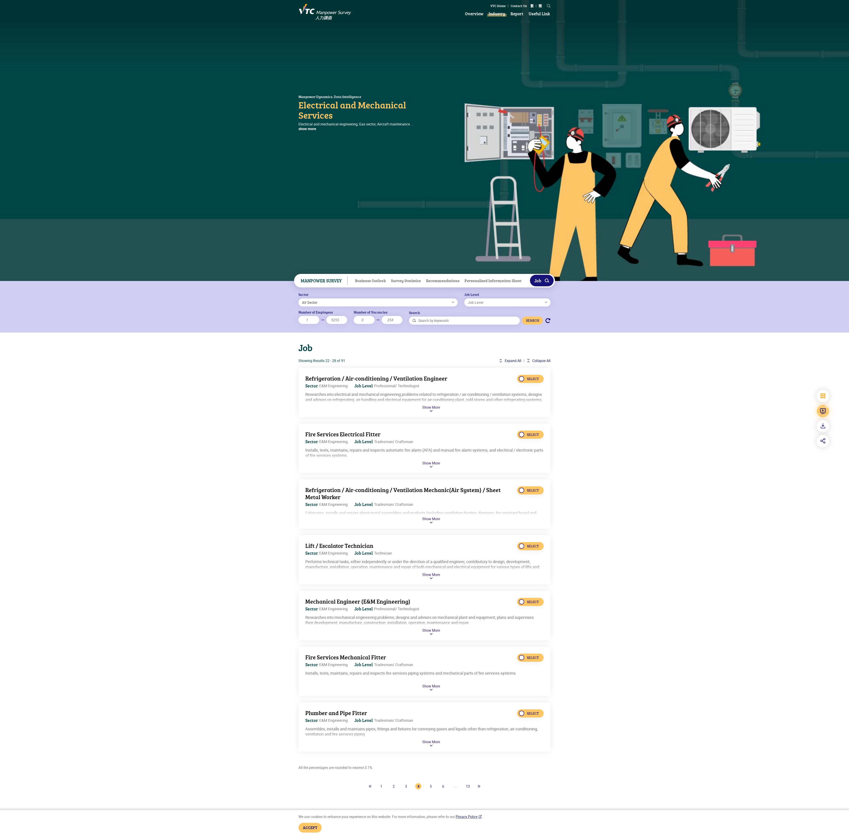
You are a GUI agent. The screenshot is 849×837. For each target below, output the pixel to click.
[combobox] (378, 302)
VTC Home (498, 6)
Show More (431, 407)
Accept (310, 827)
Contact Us (519, 6)
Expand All (512, 360)
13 (468, 786)
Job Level (471, 294)
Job (537, 280)
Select (533, 378)
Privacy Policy (467, 816)
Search (414, 312)
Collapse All (541, 360)
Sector (303, 294)
